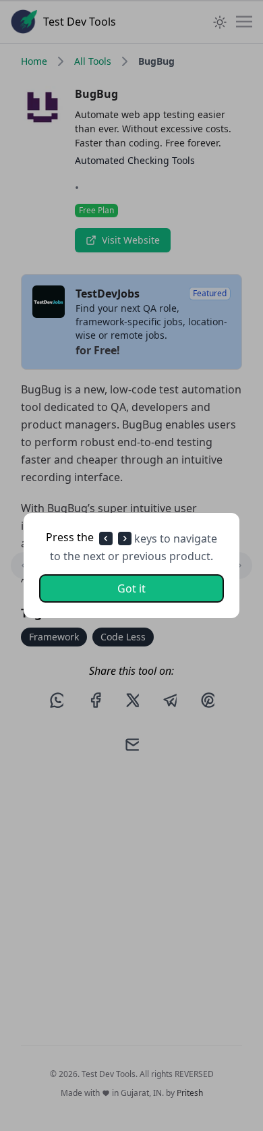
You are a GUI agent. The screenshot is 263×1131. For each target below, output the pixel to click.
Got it (131, 588)
